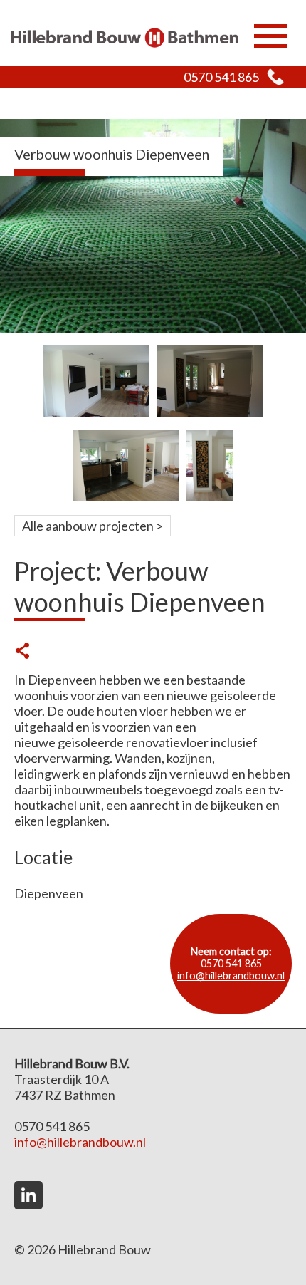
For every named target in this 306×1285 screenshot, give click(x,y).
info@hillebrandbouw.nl (231, 975)
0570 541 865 (221, 77)
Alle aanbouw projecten (88, 526)
